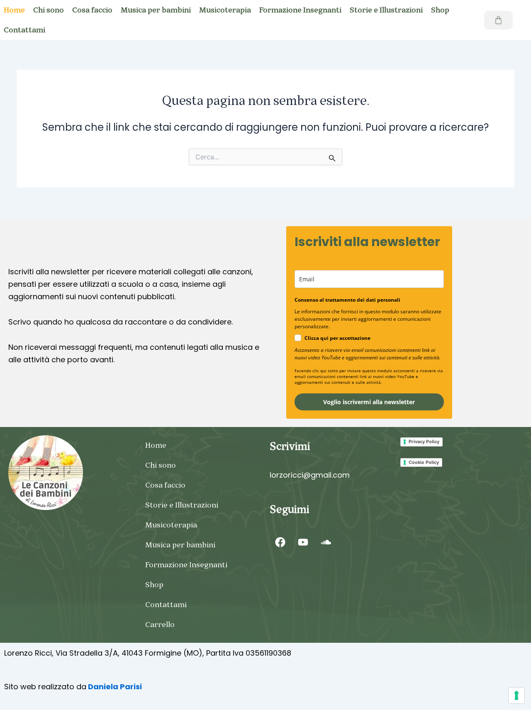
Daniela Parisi (114, 686)
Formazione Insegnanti (300, 10)
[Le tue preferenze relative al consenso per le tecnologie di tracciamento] (516, 695)
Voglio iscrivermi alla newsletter (369, 402)
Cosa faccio (92, 10)
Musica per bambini (156, 10)
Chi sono (48, 10)
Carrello (160, 624)
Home (155, 445)
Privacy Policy (424, 441)
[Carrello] (498, 20)
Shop (440, 10)
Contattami (166, 604)
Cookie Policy (424, 462)
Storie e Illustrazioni (386, 10)
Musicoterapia (225, 10)
